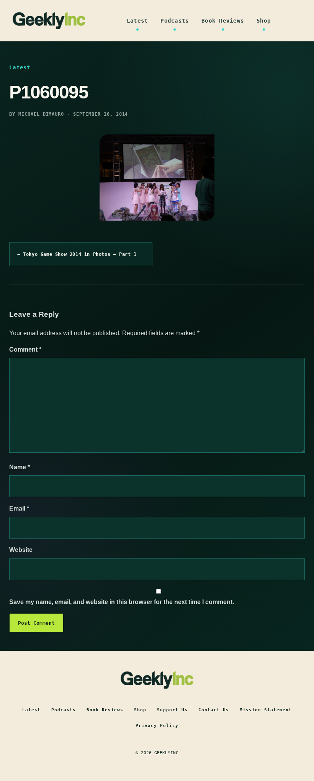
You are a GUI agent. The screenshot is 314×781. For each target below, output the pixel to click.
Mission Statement (266, 709)
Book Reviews (222, 21)
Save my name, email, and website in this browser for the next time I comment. (121, 602)
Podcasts (174, 21)
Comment (25, 349)
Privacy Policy (157, 725)
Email (19, 508)
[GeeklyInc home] (49, 20)
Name (19, 467)
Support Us (172, 709)
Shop (264, 21)
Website (21, 550)
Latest (137, 21)
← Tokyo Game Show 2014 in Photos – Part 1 (77, 254)
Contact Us (213, 709)
